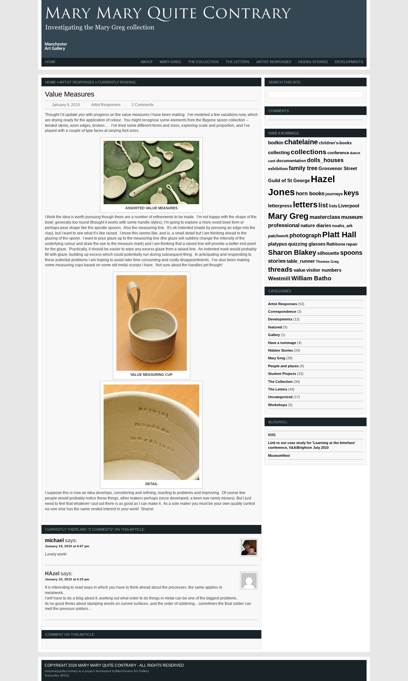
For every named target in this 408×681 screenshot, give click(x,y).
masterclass (325, 217)
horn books (310, 193)
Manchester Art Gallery (132, 671)
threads (280, 269)
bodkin (275, 142)
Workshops (277, 405)
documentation (291, 160)
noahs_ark (342, 225)
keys (351, 193)
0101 (272, 435)
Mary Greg (170, 62)
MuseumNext (279, 455)
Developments (349, 62)
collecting (279, 152)
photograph (305, 235)
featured (275, 327)
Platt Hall (339, 234)
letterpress (280, 205)
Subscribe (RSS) (57, 675)
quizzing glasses (306, 244)
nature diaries (316, 225)
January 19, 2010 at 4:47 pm (67, 546)
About (147, 62)
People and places (283, 366)
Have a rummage (282, 343)
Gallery (274, 335)
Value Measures (69, 94)
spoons (351, 252)
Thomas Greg (327, 261)
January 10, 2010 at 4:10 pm (67, 579)
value (299, 270)
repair (352, 244)
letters (305, 204)
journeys (334, 193)
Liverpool (348, 205)
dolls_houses (325, 160)
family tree (303, 168)
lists (333, 206)
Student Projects (282, 374)
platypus (277, 244)
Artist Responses (273, 62)
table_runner (301, 261)
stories (277, 261)
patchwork (278, 235)
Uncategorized (280, 397)
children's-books (335, 142)
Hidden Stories (313, 62)
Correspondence (282, 311)
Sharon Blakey (292, 252)
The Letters (237, 62)
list (323, 205)
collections (308, 151)
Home (50, 62)
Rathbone (335, 244)
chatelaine (301, 142)
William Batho (311, 278)
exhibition (278, 168)
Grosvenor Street (337, 168)
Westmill (279, 279)
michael (54, 540)
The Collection (203, 62)
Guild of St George (289, 180)
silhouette (328, 253)
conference (338, 152)
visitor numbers (323, 270)
